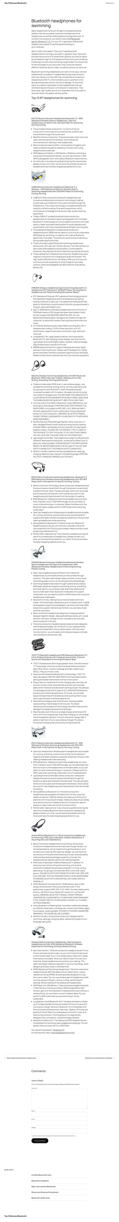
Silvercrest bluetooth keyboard (45, 1192)
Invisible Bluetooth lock (41, 1175)
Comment (34, 1088)
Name (33, 1111)
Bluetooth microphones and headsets (98, 1058)
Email (33, 1119)
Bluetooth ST (59, 1030)
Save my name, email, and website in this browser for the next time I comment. (54, 1136)
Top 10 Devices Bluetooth (15, 3)
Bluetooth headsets (40, 1181)
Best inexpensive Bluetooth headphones (21, 1058)
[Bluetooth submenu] (114, 3)
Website (33, 1127)
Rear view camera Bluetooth (43, 1186)
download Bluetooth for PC (63, 1032)
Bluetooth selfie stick (40, 1198)
